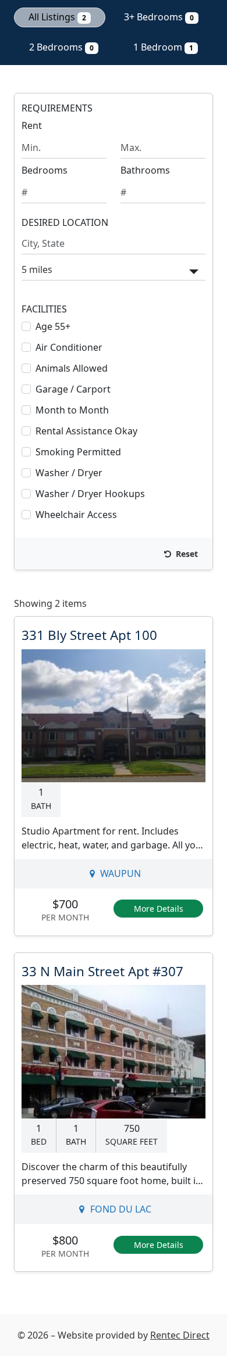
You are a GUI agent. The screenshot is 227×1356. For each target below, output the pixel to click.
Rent (32, 125)
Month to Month (72, 410)
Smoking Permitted (78, 451)
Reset (185, 553)
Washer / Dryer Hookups (90, 493)
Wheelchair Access (76, 514)
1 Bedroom (163, 47)
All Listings (57, 16)
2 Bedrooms (61, 47)
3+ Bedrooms (159, 16)
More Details (158, 908)
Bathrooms (145, 170)
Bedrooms (45, 170)
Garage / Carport (73, 389)
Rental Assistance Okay (86, 431)
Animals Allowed (72, 368)
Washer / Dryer (69, 472)
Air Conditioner (69, 347)
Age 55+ (53, 326)
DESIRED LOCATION (65, 222)
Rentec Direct (180, 1335)
